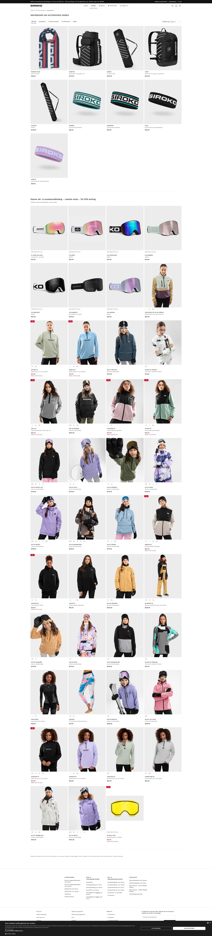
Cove (147, 72)
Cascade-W (111, 776)
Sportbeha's (89, 882)
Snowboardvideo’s (113, 920)
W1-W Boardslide (113, 662)
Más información (9, 929)
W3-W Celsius (112, 369)
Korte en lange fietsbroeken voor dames (72, 885)
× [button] (210, 922)
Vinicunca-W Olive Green (154, 312)
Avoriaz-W (35, 603)
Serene (71, 125)
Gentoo (72, 72)
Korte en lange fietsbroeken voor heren (72, 881)
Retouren (39, 911)
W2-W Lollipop (150, 719)
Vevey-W (72, 603)
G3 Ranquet (73, 312)
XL (149, 309)
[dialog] (106, 928)
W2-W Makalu (112, 719)
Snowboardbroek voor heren (116, 887)
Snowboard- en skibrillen (115, 892)
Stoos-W (148, 428)
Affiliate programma (77, 911)
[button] (70, 931)
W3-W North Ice (37, 487)
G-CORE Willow (37, 255)
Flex (146, 125)
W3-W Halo (73, 662)
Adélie (33, 179)
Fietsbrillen (68, 894)
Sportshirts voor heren (92, 890)
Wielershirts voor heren (71, 889)
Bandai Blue (35, 72)
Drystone (34, 719)
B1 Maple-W (149, 603)
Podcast (38, 920)
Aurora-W (73, 776)
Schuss (33, 125)
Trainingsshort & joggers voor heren (94, 897)
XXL (153, 309)
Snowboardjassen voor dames (116, 884)
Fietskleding (69, 877)
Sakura (71, 719)
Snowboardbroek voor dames (116, 890)
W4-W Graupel (112, 603)
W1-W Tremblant (37, 835)
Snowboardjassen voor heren (116, 882)
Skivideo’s (111, 917)
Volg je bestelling (41, 914)
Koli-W (33, 428)
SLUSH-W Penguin (151, 662)
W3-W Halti (73, 487)
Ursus (109, 72)
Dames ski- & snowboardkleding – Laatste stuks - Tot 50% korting (63, 199)
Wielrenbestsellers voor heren (137, 883)
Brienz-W (148, 544)
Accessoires (111, 895)
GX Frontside (112, 255)
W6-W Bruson (74, 428)
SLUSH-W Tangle (151, 369)
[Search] (172, 5)
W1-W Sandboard (75, 544)
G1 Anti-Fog (111, 835)
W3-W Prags (111, 544)
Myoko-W (34, 369)
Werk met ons (40, 917)
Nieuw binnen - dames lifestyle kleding (138, 890)
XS (36, 484)
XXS (70, 425)
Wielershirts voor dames (71, 891)
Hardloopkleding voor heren (94, 884)
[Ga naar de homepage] (36, 5)
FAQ (73, 917)
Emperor (110, 125)
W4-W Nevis (73, 835)
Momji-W (72, 369)
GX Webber (149, 255)
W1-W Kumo (149, 487)
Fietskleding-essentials (135, 894)
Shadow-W (35, 776)
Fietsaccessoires (69, 896)
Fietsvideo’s (111, 914)
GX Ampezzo (35, 312)
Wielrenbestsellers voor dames (138, 880)
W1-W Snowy (35, 544)
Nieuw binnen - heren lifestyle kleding (138, 886)
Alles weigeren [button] (156, 928)
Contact (74, 920)
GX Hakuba (111, 312)
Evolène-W (111, 428)
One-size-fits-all (36, 251)
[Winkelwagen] (176, 6)
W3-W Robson (112, 487)
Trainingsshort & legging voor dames (94, 893)
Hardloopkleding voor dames (94, 887)
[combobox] (208, 923)
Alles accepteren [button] (189, 928)
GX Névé (72, 255)
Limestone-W (149, 776)
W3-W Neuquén (36, 662)
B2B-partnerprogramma (78, 914)
